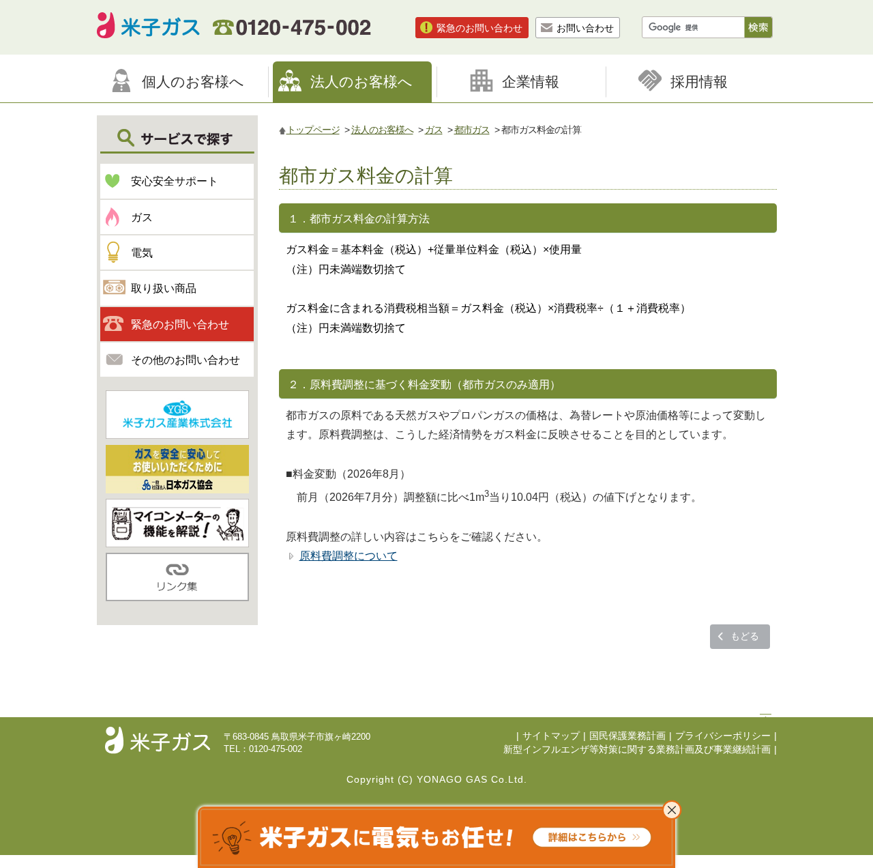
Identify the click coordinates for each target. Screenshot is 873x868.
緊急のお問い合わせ (479, 28)
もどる (744, 636)
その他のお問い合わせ (185, 360)
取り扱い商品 (163, 288)
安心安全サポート (174, 181)
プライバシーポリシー (723, 736)
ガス (434, 129)
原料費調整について (348, 556)
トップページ (313, 129)
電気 (142, 253)
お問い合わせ (585, 28)
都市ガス (472, 129)
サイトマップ (551, 736)
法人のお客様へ (382, 129)
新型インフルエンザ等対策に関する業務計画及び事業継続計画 (637, 749)
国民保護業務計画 (627, 736)
